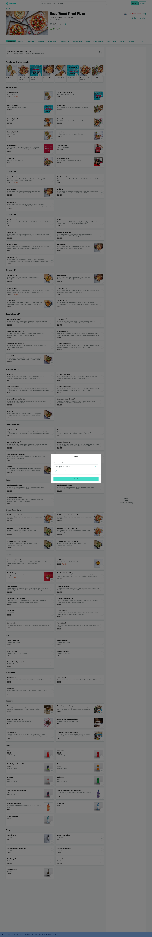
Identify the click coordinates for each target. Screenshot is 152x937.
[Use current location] (95, 466)
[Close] (98, 456)
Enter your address (60, 463)
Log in (55, 471)
